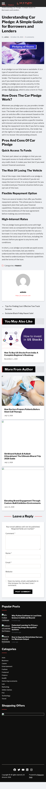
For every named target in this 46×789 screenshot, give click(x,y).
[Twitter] (18, 769)
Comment (10, 533)
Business (5, 660)
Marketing (5, 687)
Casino (4, 663)
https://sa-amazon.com (23, 295)
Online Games (7, 690)
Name (9, 553)
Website (9, 572)
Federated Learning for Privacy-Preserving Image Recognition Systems (25, 627)
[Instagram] (31, 769)
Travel (4, 698)
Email (9, 562)
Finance (18, 265)
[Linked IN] (27, 769)
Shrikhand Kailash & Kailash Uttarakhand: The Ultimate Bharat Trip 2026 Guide (22, 456)
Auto (3, 657)
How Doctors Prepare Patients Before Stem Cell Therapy (22, 410)
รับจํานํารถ (13, 89)
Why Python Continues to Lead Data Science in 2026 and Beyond (26, 617)
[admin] (23, 281)
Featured (5, 672)
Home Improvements (9, 681)
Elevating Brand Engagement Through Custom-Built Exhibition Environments (22, 502)
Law (3, 684)
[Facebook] (14, 769)
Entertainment (7, 666)
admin (6, 37)
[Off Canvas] (3, 3)
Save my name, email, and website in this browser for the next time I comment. (23, 583)
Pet (3, 693)
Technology (6, 696)
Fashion (4, 669)
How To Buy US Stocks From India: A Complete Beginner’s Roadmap (21, 354)
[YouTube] (23, 769)
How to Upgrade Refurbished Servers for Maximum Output (27, 638)
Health (4, 678)
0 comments (29, 37)
